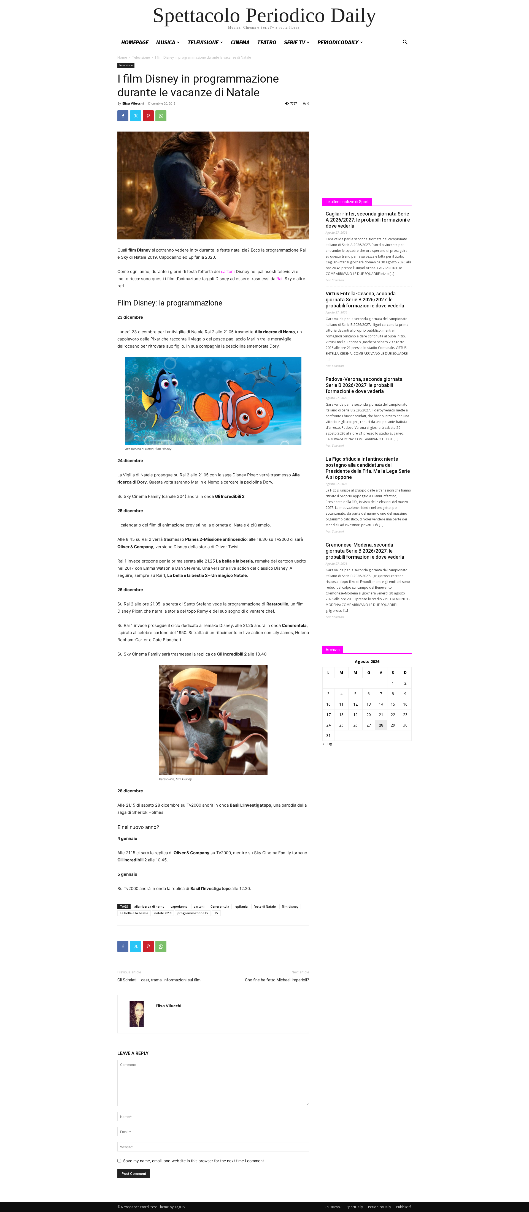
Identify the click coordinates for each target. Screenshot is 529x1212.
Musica (165, 42)
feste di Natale (265, 906)
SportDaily (355, 1207)
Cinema (240, 42)
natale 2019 (162, 913)
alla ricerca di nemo (149, 906)
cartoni (228, 271)
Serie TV (294, 42)
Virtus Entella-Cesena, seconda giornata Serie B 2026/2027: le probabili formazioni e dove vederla (365, 300)
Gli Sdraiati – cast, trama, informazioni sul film (159, 980)
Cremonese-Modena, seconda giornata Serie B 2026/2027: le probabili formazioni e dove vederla (365, 551)
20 (368, 714)
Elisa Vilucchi (133, 103)
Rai (279, 278)
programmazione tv (192, 913)
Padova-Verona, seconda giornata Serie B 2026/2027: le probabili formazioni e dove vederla (364, 385)
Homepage (135, 42)
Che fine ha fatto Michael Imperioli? (277, 980)
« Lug (327, 743)
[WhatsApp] (160, 115)
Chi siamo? (333, 1207)
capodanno (179, 906)
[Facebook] (122, 115)
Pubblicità (404, 1207)
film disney (290, 906)
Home (122, 57)
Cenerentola (219, 906)
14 (381, 704)
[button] (405, 42)
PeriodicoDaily (337, 42)
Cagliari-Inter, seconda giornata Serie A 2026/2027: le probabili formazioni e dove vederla (368, 220)
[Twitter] (135, 115)
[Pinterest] (148, 115)
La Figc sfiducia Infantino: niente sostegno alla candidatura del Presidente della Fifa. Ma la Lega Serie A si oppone (368, 468)
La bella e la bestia (134, 913)
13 (368, 704)
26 (355, 725)
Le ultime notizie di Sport (347, 202)
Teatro (266, 42)
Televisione (203, 42)
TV (216, 913)
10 (328, 704)
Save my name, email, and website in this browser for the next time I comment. (194, 1160)
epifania (241, 906)
